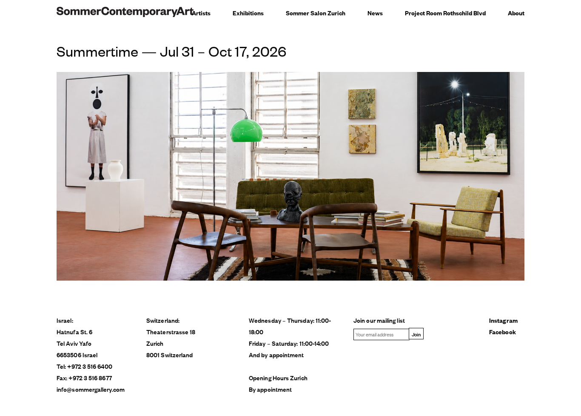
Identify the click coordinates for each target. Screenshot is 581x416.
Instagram (503, 320)
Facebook (502, 331)
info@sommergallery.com (91, 388)
